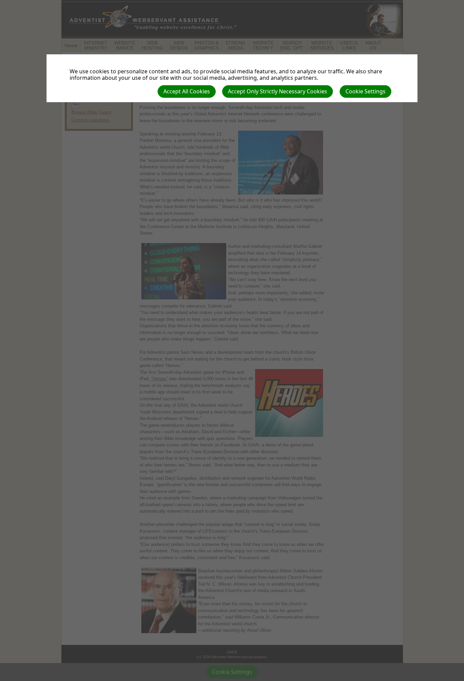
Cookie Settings (365, 91)
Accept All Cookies (186, 91)
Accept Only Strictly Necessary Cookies (277, 91)
